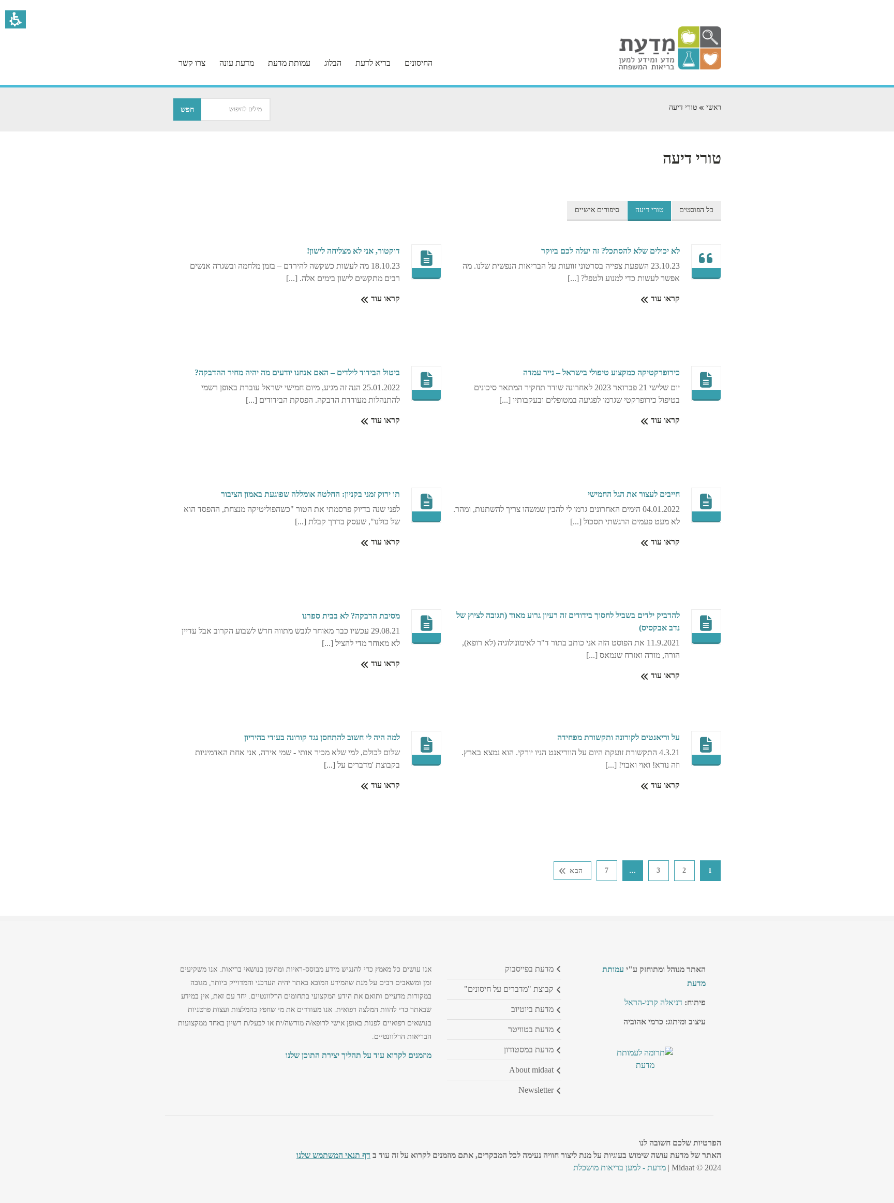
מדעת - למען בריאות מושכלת (619, 1167)
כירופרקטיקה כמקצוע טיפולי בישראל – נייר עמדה (601, 372)
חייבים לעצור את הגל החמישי (634, 494)
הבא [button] (576, 871)
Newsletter (536, 1089)
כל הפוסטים (696, 210)
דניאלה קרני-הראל (653, 1002)
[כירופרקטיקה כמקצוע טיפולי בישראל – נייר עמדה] (706, 380)
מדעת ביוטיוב (532, 1009)
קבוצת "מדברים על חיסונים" (509, 989)
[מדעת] (670, 67)
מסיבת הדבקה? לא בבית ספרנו (351, 615)
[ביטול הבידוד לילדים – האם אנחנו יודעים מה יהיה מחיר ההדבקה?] (427, 380)
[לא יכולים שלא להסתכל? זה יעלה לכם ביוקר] (706, 258)
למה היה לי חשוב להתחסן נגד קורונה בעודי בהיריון (322, 737)
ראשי (713, 107)
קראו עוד (664, 298)
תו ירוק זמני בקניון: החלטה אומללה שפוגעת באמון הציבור (310, 494)
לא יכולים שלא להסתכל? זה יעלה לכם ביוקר (610, 250)
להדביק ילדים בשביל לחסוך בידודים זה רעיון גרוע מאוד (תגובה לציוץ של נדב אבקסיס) (568, 621)
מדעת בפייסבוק (529, 968)
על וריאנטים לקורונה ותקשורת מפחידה (618, 737)
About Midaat (531, 1069)
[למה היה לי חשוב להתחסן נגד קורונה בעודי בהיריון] (427, 745)
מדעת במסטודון (529, 1049)
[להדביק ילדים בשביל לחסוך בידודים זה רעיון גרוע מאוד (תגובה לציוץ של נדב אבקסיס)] (706, 623)
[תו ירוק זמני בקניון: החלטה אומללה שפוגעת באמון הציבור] (427, 501)
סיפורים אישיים (597, 210)
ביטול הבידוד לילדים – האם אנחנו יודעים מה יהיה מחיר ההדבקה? (297, 372)
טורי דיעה (649, 210)
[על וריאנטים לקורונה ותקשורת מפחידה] (706, 745)
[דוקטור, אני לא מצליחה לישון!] (427, 258)
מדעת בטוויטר (531, 1029)
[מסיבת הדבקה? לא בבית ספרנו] (427, 623)
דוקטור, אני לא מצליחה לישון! (353, 250)
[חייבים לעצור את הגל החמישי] (706, 501)
